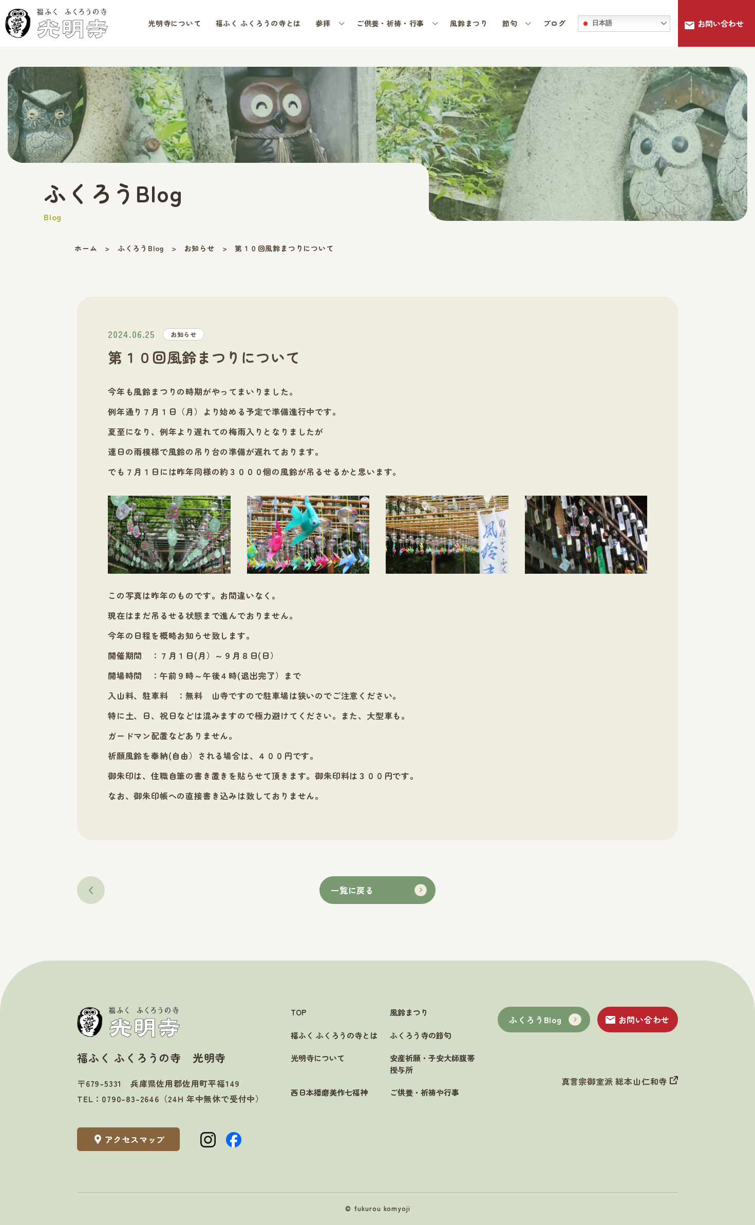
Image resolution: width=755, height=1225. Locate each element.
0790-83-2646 (130, 1098)
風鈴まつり (469, 23)
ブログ (554, 23)
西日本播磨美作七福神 (329, 1092)
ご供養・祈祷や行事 (424, 1092)
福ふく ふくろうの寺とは (258, 23)
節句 (511, 23)
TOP (299, 1012)
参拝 (324, 23)
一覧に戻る (352, 890)
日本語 (601, 23)
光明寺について (174, 23)
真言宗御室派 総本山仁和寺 (615, 1081)
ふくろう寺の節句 (420, 1035)
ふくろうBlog (535, 1019)
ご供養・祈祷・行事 (391, 23)
